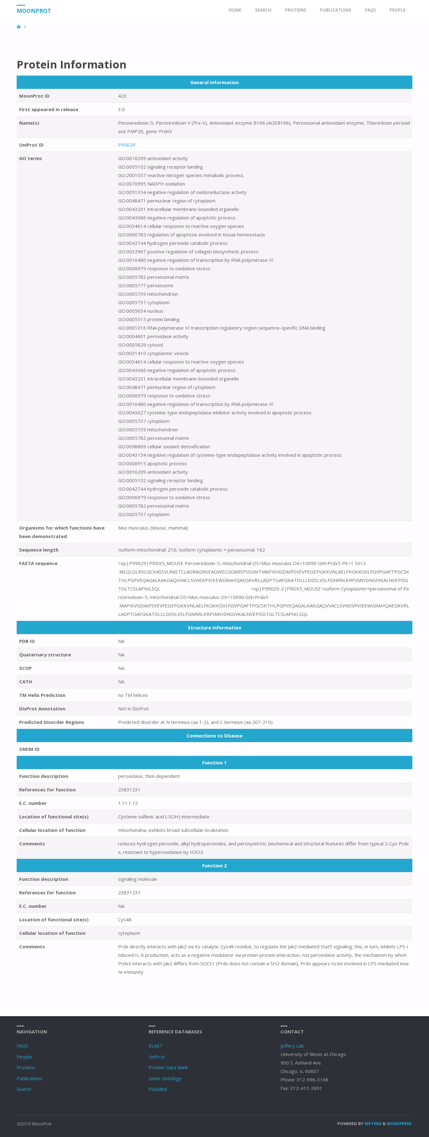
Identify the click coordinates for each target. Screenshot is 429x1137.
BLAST (156, 1046)
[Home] (19, 27)
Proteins (26, 1067)
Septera (372, 1123)
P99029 (126, 145)
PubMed (158, 1089)
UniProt (157, 1056)
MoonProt (34, 10)
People (24, 1056)
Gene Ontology (165, 1078)
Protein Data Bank (168, 1067)
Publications (29, 1078)
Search (24, 1089)
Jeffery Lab (292, 1046)
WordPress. (399, 1123)
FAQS (22, 1046)
